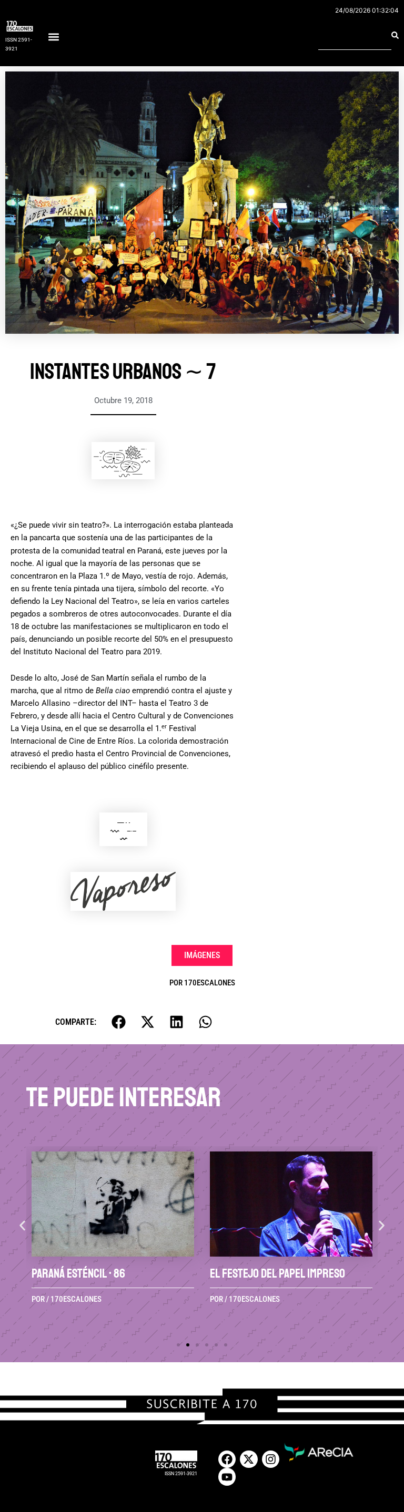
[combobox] (354, 35)
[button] (53, 37)
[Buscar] (395, 35)
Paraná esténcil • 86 (78, 1273)
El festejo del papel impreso (277, 1273)
